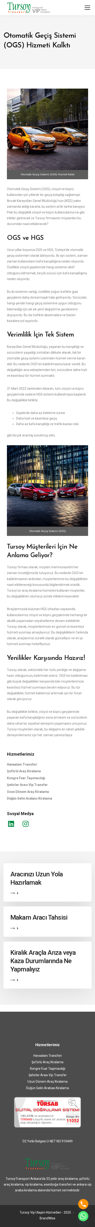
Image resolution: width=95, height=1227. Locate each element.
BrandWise (47, 1218)
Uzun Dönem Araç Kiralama (28, 792)
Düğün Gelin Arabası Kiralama (29, 798)
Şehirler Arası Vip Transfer (27, 785)
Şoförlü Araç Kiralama (24, 771)
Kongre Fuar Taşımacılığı (26, 778)
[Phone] (83, 1204)
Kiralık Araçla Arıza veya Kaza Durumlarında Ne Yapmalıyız (43, 961)
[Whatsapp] (83, 1216)
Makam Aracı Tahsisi (38, 917)
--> (12, 893)
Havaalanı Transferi (22, 764)
